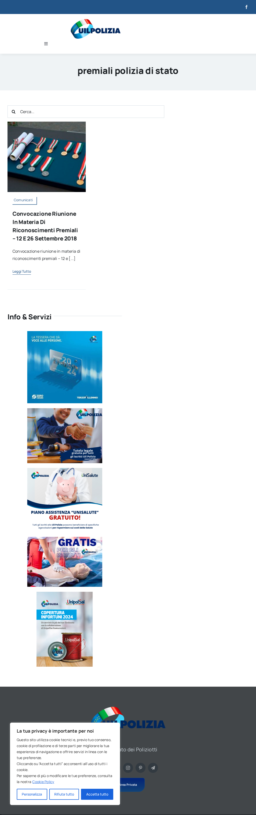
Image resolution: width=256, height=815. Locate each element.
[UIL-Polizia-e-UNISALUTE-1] (64, 470)
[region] (65, 764)
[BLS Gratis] (64, 539)
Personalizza (32, 794)
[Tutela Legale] (64, 410)
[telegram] (153, 768)
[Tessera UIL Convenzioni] (64, 333)
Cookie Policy (43, 781)
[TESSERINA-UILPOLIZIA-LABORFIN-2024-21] (64, 594)
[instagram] (128, 768)
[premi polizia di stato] (47, 123)
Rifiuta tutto (64, 794)
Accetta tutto (97, 794)
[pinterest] (141, 768)
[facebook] (246, 7)
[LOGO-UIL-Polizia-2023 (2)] (95, 21)
